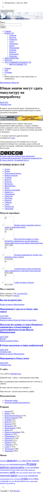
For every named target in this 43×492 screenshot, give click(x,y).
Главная (8, 31)
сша (10, 481)
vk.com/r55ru (22, 294)
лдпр (17, 472)
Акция (7, 169)
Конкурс (8, 180)
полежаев (17, 479)
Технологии (14, 54)
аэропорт (35, 461)
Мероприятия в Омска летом (14, 358)
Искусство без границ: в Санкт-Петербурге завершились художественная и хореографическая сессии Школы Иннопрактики (24, 241)
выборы (4, 467)
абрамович (3, 461)
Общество (13, 39)
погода (12, 479)
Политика (13, 56)
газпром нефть (16, 467)
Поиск (2, 22)
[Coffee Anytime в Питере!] (9, 282)
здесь (13, 138)
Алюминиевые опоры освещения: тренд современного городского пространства (23, 270)
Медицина (9, 184)
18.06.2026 (4, 363)
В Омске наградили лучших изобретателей (21, 345)
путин (24, 478)
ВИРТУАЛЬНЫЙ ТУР (18, 64)
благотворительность (17, 464)
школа (36, 481)
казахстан (32, 470)
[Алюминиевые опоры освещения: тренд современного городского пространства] (9, 269)
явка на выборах (10, 483)
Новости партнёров (12, 190)
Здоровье (12, 50)
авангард (12, 460)
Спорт (11, 42)
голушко (27, 467)
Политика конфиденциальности (17, 403)
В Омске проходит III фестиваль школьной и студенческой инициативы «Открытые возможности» (21, 157)
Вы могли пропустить (11, 300)
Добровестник (5, 104)
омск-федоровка (23, 476)
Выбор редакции (11, 175)
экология (3, 483)
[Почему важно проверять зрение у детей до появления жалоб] (9, 225)
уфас (13, 481)
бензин (7, 464)
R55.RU (3, 339)
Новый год (9, 192)
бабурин (2, 464)
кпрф (12, 472)
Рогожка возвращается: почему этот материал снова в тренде (23, 256)
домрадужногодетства (7, 470)
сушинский (4, 481)
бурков (31, 464)
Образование (14, 48)
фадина (17, 481)
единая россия (20, 470)
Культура (12, 37)
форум (22, 481)
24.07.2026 (4, 337)
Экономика (13, 44)
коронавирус (5, 472)
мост (34, 472)
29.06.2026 (4, 350)
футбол (27, 481)
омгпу (14, 475)
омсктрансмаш (5, 479)
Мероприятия (5, 83)
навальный (5, 475)
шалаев (32, 481)
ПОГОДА (8, 60)
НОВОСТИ (9, 33)
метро (31, 472)
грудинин (35, 467)
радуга (30, 479)
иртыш (26, 470)
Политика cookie (11, 400)
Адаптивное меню (7, 11)
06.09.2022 (4, 102)
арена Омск (26, 461)
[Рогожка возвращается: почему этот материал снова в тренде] (9, 255)
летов (20, 472)
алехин (20, 460)
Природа (12, 52)
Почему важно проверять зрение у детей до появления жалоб (23, 226)
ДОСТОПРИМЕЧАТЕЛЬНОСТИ (18, 62)
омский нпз (33, 475)
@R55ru (16, 296)
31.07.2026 (4, 316)
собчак (35, 479)
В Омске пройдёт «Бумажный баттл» (14, 160)
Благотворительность (13, 173)
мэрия (39, 472)
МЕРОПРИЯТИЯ (12, 58)
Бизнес (12, 46)
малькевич (25, 472)
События (12, 35)
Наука (7, 188)
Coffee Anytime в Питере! (24, 282)
